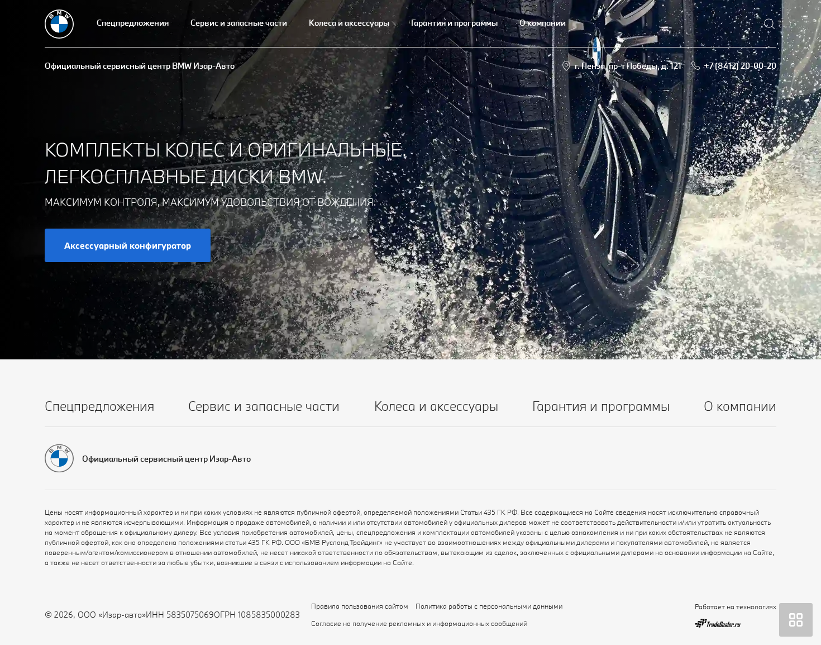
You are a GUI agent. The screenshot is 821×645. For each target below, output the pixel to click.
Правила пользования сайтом (359, 605)
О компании (542, 22)
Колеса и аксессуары (349, 22)
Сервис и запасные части (238, 22)
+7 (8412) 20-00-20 (740, 65)
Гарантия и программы (454, 22)
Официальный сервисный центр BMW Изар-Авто (140, 65)
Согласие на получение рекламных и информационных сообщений (419, 623)
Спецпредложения (133, 22)
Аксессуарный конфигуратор (127, 245)
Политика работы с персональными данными (489, 605)
